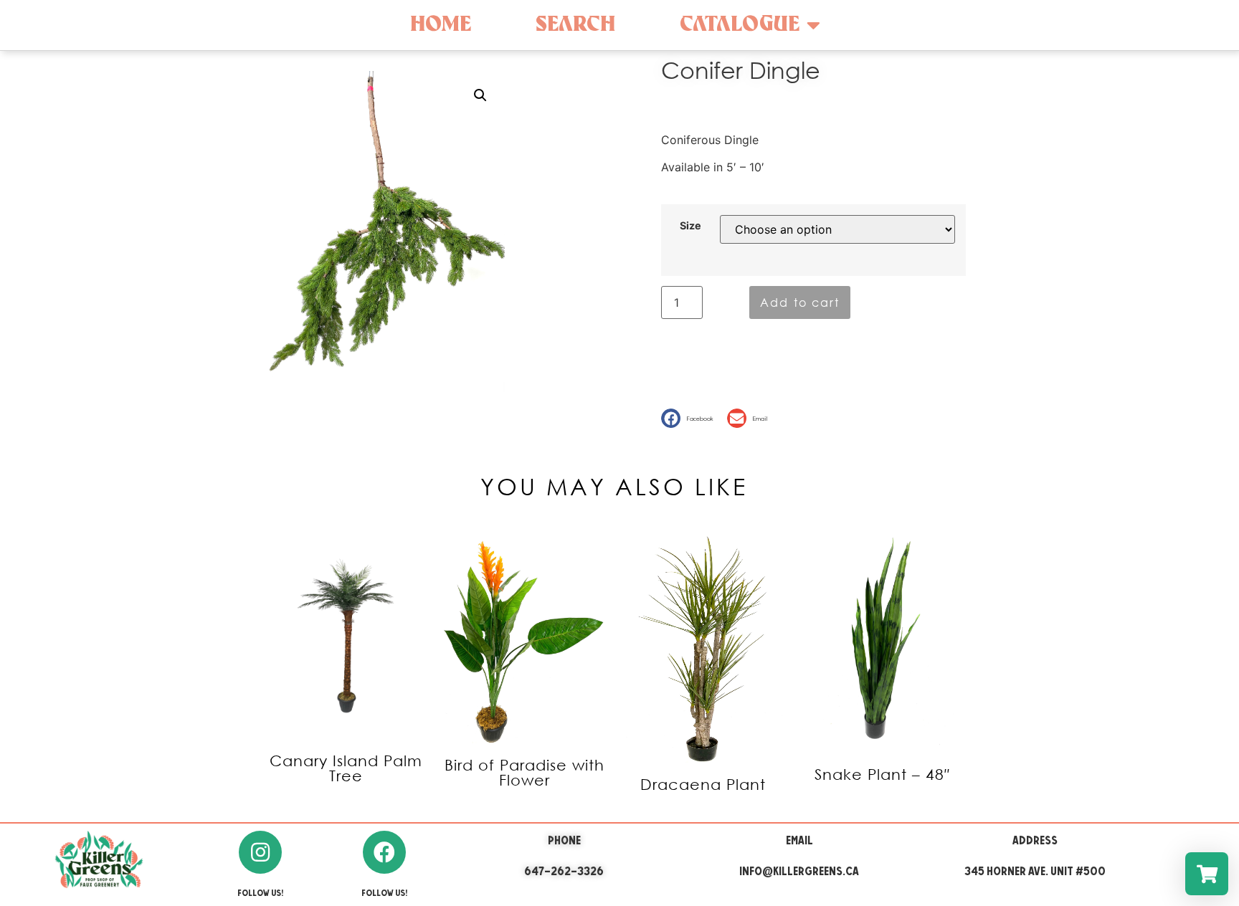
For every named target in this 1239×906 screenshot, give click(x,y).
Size (690, 226)
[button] (690, 418)
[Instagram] (260, 852)
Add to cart (800, 302)
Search (575, 24)
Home (440, 24)
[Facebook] (384, 852)
